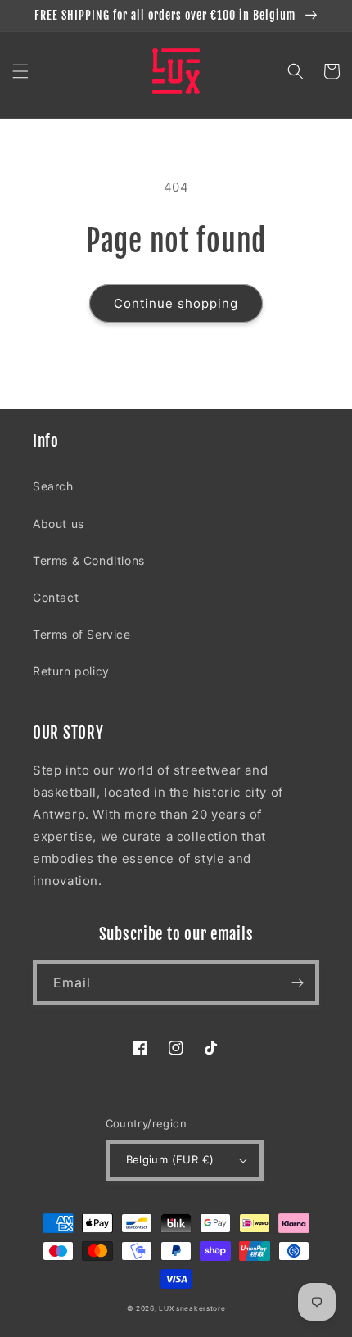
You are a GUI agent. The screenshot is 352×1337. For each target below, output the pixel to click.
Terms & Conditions (89, 560)
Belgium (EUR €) (170, 1159)
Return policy (71, 671)
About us (58, 524)
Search (53, 486)
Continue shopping (176, 303)
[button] (20, 71)
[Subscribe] (297, 982)
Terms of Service (82, 634)
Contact (56, 597)
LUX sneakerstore (192, 1308)
